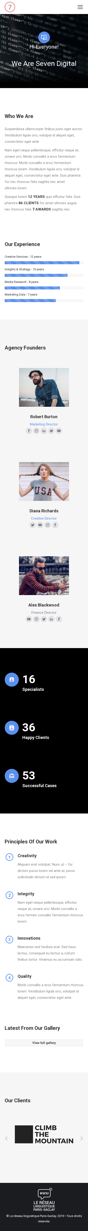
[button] (6, 1138)
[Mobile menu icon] (80, 7)
